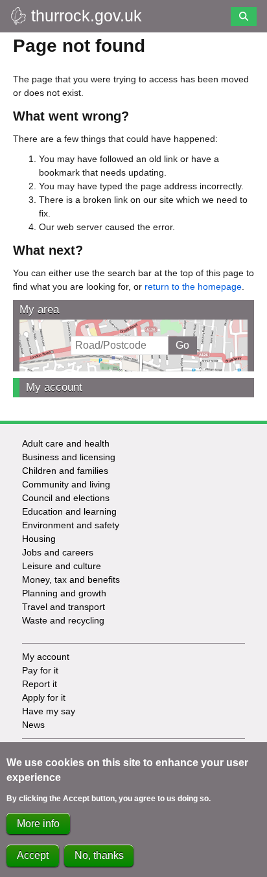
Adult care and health (66, 443)
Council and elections (66, 498)
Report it (39, 684)
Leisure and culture (61, 566)
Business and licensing (68, 457)
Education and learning (69, 511)
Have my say (48, 711)
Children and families (65, 470)
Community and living (66, 484)
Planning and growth (64, 593)
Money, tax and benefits (71, 579)
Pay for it (40, 670)
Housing (39, 538)
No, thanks (99, 855)
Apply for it (43, 697)
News (33, 724)
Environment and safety (70, 525)
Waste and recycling (63, 620)
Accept (33, 855)
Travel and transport (63, 607)
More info (38, 823)
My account (54, 387)
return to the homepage (193, 286)
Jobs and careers (57, 552)
